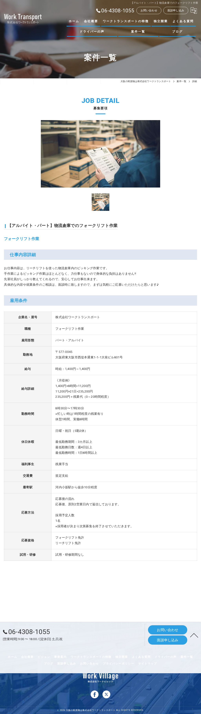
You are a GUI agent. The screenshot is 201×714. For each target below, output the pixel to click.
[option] (100, 154)
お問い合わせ (149, 10)
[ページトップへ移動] (194, 635)
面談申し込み (175, 10)
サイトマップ (147, 663)
